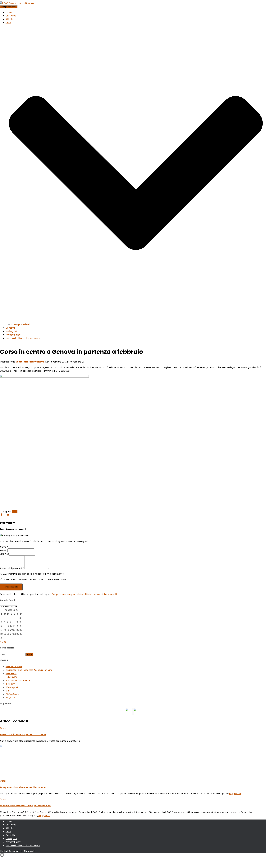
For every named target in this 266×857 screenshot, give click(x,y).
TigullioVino (12, 677)
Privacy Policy (13, 334)
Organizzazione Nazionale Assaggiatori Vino (29, 670)
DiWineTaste (12, 694)
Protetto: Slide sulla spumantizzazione (23, 734)
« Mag (3, 641)
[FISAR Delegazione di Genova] (17, 3)
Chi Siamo (11, 15)
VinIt (8, 690)
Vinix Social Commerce (18, 680)
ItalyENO (10, 697)
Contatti (10, 327)
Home (9, 12)
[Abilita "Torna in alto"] (2, 855)
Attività (9, 19)
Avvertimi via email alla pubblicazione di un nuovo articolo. (34, 579)
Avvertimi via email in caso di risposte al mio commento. (33, 573)
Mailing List (11, 331)
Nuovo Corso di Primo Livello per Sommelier (25, 805)
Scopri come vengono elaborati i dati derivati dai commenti (84, 594)
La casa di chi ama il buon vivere (23, 338)
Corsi (14, 511)
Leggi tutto (235, 793)
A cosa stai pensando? (12, 568)
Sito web (4, 554)
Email (3, 550)
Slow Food (11, 673)
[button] (136, 321)
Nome (4, 547)
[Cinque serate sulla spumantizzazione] (25, 777)
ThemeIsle (29, 851)
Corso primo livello (21, 324)
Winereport (12, 687)
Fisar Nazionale (14, 666)
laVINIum (10, 683)
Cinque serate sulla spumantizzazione (23, 787)
